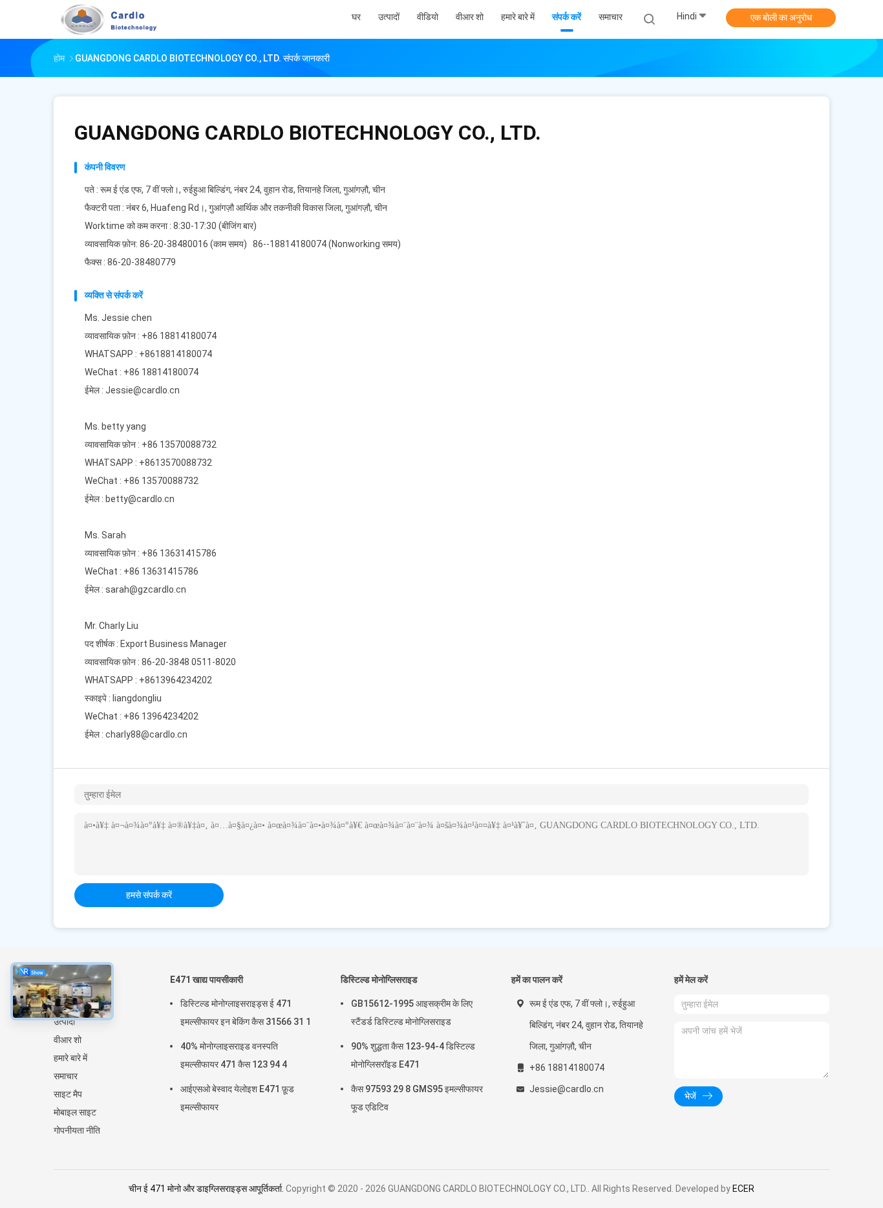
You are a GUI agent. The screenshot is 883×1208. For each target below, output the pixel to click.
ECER (743, 1188)
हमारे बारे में (70, 1058)
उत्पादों (64, 1021)
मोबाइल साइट (75, 1112)
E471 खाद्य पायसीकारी (206, 979)
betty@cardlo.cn (140, 499)
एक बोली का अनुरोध (781, 17)
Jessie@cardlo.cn (142, 390)
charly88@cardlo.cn (146, 734)
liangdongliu (137, 698)
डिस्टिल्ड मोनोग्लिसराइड (379, 979)
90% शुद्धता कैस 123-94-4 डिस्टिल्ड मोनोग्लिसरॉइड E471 (413, 1055)
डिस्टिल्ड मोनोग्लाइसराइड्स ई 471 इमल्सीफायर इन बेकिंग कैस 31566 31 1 (245, 1012)
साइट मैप (68, 1094)
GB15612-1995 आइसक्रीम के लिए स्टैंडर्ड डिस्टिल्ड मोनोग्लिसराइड (412, 1012)
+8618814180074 (175, 354)
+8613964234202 (175, 680)
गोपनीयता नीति (77, 1130)
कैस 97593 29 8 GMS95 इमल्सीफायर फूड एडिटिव (417, 1098)
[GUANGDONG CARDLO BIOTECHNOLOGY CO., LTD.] (104, 19)
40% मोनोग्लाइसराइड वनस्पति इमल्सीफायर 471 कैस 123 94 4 (233, 1055)
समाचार (66, 1076)
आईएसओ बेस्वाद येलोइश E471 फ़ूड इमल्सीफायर (237, 1098)
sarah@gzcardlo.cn (145, 589)
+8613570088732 (175, 462)
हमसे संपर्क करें (149, 895)
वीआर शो (67, 1040)
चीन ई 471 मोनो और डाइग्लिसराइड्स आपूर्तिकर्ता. (207, 1188)
